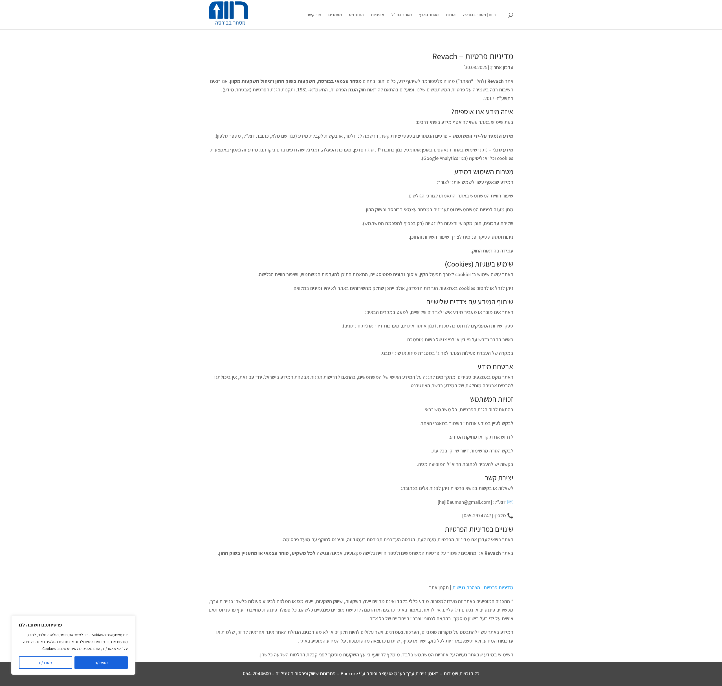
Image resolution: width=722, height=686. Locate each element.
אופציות (377, 15)
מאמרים (335, 15)
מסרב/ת (45, 662)
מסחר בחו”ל (401, 15)
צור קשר (314, 15)
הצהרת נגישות (466, 587)
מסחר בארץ (429, 15)
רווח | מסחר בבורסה (479, 15)
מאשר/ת (101, 662)
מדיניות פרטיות (498, 587)
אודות (451, 15)
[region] (73, 645)
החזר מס (356, 15)
